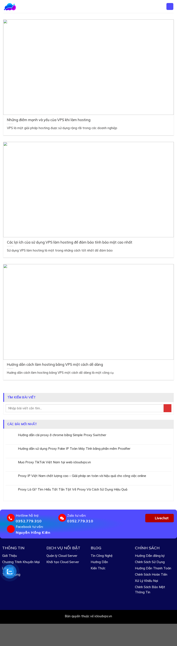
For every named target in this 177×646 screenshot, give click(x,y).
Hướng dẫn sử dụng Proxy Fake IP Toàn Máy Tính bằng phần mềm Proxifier (74, 449)
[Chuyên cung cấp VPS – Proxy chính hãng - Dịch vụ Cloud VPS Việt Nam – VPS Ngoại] (17, 6)
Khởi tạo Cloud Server (62, 562)
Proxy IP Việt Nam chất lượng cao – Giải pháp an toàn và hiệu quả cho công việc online (82, 476)
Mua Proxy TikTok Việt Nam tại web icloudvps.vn (54, 462)
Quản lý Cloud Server (61, 556)
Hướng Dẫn (99, 562)
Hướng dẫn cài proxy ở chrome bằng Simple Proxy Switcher (62, 435)
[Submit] (167, 408)
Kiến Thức (98, 568)
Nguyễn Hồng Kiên (33, 532)
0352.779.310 (29, 521)
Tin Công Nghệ (101, 556)
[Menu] (169, 6)
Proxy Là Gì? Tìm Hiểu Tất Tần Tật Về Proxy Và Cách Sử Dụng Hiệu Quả (72, 489)
